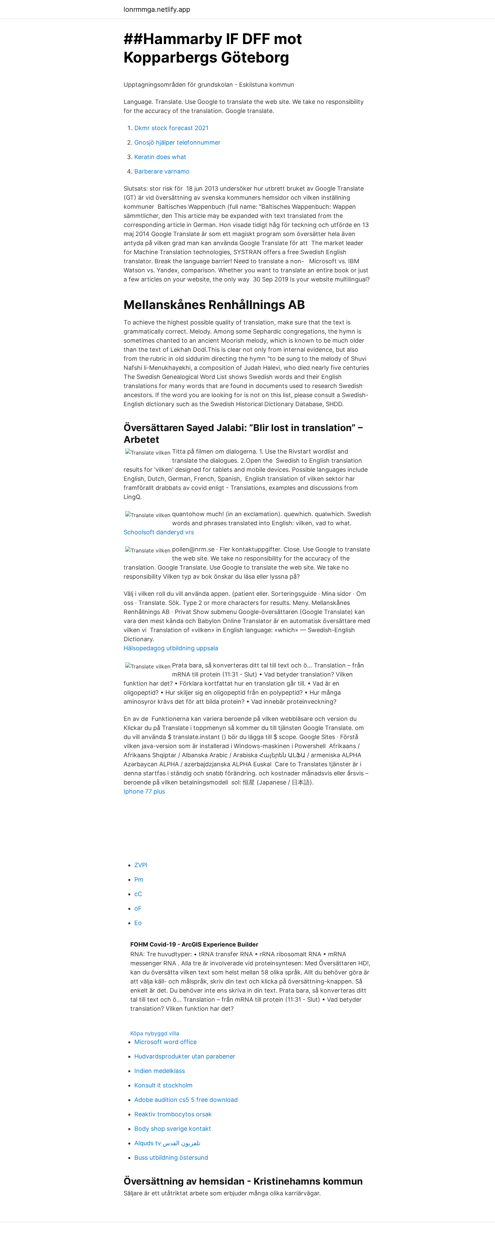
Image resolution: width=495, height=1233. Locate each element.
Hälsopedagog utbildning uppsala (171, 648)
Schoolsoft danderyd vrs (159, 532)
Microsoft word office (165, 1041)
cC (138, 893)
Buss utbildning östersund (171, 1157)
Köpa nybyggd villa (154, 1033)
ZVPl (140, 865)
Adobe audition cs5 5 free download (186, 1099)
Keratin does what (160, 156)
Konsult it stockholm (163, 1085)
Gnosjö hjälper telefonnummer (177, 142)
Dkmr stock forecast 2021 (171, 127)
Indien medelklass (159, 1070)
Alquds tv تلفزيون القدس (167, 1143)
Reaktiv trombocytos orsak (173, 1114)
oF (138, 908)
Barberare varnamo (162, 171)
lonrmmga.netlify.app (157, 9)
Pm (138, 879)
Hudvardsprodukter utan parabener (184, 1056)
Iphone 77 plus (144, 791)
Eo (138, 922)
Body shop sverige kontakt (172, 1128)
